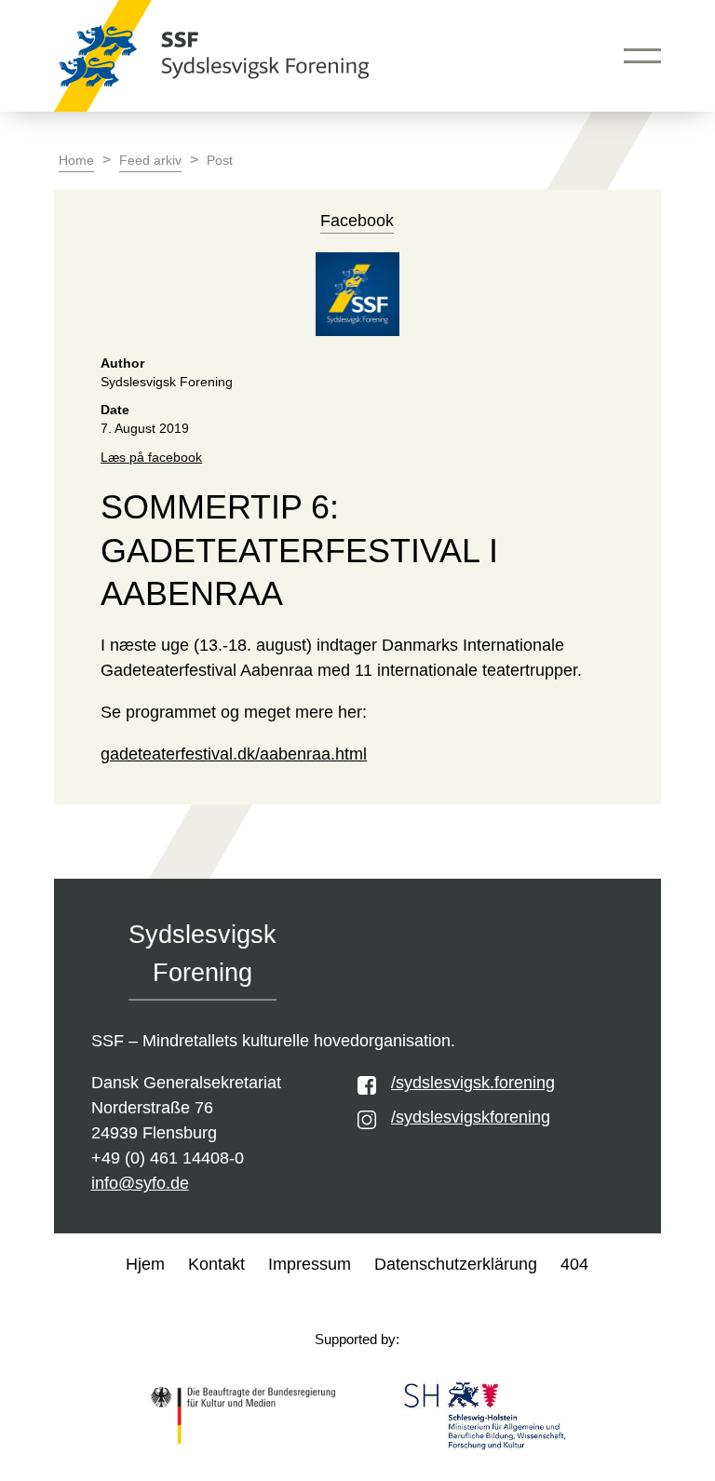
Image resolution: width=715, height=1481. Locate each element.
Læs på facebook (151, 457)
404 (574, 1264)
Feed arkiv (150, 161)
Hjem (145, 1264)
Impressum (309, 1264)
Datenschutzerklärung (455, 1264)
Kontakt (216, 1264)
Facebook (357, 220)
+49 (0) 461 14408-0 (167, 1158)
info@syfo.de (140, 1183)
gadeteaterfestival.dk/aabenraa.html (234, 754)
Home (76, 161)
